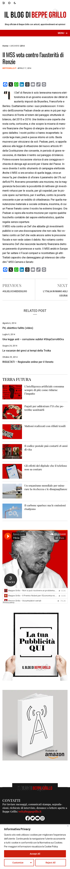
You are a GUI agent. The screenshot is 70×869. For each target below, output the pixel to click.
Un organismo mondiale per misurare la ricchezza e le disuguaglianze (45, 487)
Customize (17, 862)
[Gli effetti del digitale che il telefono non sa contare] (12, 471)
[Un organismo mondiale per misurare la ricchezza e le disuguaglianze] (12, 491)
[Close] (68, 826)
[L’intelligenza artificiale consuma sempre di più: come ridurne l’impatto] (12, 391)
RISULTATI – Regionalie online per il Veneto (27, 361)
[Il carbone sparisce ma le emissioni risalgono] (12, 510)
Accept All (35, 853)
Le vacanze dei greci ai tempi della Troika (26, 350)
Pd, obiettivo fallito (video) (17, 328)
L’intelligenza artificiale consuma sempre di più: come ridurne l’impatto (44, 390)
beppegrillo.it (9, 68)
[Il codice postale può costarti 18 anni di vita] (12, 451)
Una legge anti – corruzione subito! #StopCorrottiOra (33, 339)
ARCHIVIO (15, 46)
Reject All (51, 862)
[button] (5, 3)
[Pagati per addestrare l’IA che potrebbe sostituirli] (12, 411)
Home (5, 46)
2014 (22, 46)
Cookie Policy (51, 846)
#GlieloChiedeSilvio (14, 291)
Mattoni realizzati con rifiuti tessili (45, 426)
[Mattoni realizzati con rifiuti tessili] (12, 431)
